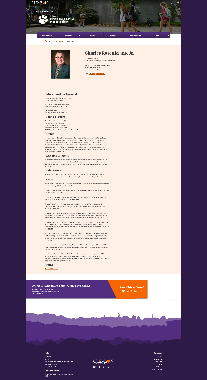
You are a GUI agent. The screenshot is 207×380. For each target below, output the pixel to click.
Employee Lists (58, 41)
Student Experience (46, 35)
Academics (68, 35)
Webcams (159, 367)
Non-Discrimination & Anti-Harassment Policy (59, 362)
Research (113, 35)
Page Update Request (38, 293)
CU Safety (159, 362)
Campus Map (158, 359)
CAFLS (50, 41)
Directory (159, 364)
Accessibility (48, 356)
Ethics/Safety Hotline (51, 364)
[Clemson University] (40, 4)
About (157, 35)
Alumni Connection (135, 35)
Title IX (47, 359)
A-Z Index (159, 356)
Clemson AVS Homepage (51, 269)
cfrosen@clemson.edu (97, 74)
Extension (92, 35)
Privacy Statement (50, 367)
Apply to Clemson (157, 369)
